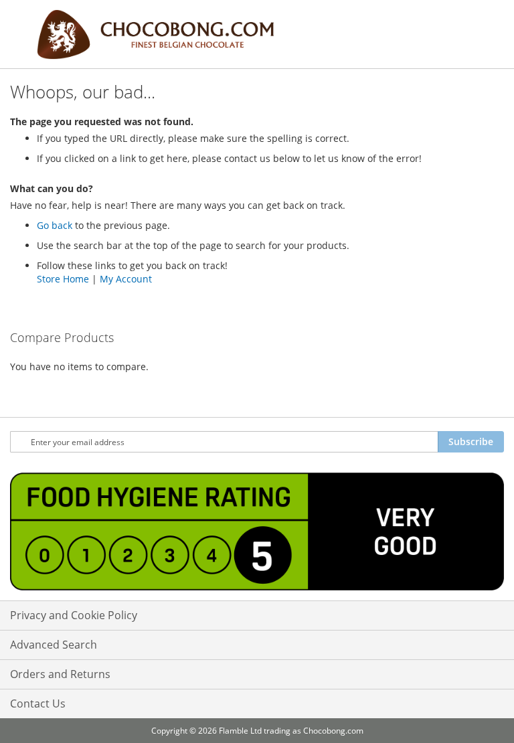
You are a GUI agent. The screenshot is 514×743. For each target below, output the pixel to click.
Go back (54, 225)
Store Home (63, 278)
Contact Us (38, 703)
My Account (126, 278)
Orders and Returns (60, 674)
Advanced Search (53, 644)
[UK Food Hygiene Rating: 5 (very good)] (257, 533)
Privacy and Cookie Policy (73, 615)
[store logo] (155, 34)
